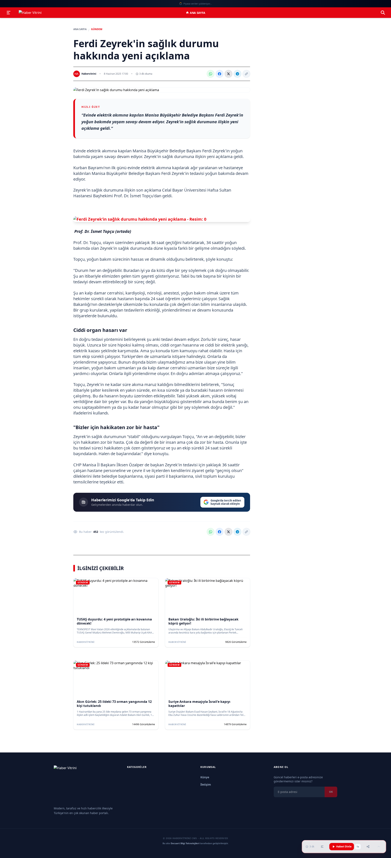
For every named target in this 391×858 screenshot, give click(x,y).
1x (358, 846)
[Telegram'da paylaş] (237, 73)
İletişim (205, 784)
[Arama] (383, 12)
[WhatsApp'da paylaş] (210, 73)
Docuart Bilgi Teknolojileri (185, 843)
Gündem (96, 29)
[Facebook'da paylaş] (219, 73)
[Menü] (8, 12)
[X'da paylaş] (228, 73)
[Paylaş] (368, 846)
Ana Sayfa (197, 13)
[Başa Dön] (378, 846)
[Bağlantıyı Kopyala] (246, 73)
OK (331, 792)
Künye (204, 777)
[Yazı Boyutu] (322, 846)
